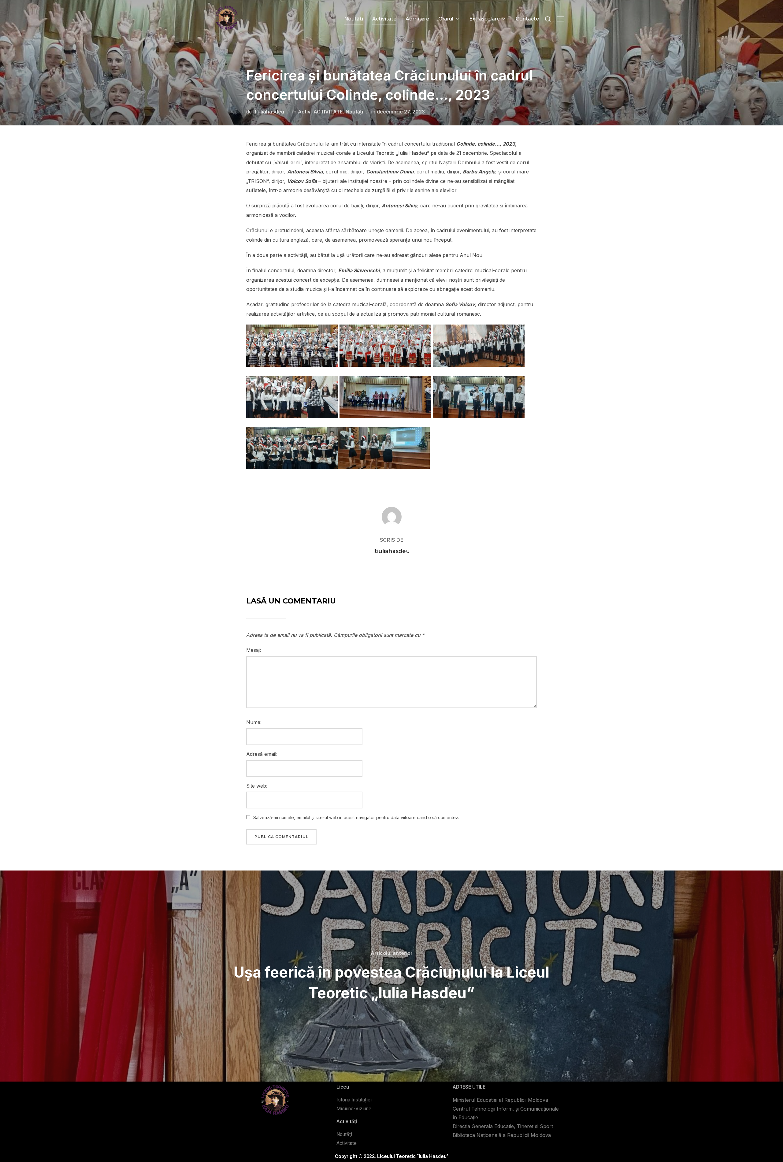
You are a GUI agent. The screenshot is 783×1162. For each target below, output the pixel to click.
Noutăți (353, 19)
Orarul (445, 19)
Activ (304, 112)
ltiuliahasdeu (268, 112)
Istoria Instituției (354, 1100)
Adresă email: (261, 754)
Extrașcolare (484, 19)
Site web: (256, 786)
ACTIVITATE (328, 112)
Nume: (254, 722)
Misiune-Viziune (353, 1109)
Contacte (527, 19)
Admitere (417, 19)
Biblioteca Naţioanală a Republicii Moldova (502, 1135)
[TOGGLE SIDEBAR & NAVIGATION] (563, 19)
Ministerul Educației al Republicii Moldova (500, 1100)
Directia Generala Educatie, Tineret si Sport (503, 1126)
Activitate (384, 19)
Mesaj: (253, 650)
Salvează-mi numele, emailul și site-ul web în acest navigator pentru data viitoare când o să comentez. (356, 817)
